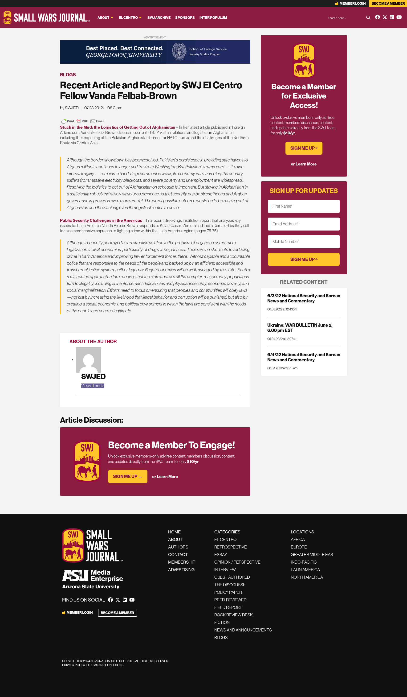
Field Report (228, 607)
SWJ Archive (159, 18)
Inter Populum (213, 18)
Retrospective (230, 547)
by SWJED (69, 108)
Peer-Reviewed (230, 600)
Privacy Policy (73, 665)
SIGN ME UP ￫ (303, 148)
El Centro (128, 18)
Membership (181, 562)
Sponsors (185, 18)
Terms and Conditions (105, 665)
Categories (227, 532)
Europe (299, 547)
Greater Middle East (313, 554)
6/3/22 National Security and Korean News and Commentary (303, 298)
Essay (220, 554)
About (103, 18)
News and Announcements (243, 630)
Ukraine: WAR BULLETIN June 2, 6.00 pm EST (299, 327)
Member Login (352, 3)
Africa (298, 539)
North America (307, 577)
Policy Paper (228, 592)
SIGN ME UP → (127, 476)
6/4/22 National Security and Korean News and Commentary (303, 357)
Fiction (222, 622)
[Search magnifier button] (368, 18)
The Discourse (230, 584)
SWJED (93, 376)
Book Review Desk (233, 615)
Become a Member (388, 3)
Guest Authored (232, 577)
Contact (178, 554)
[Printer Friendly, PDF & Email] (83, 121)
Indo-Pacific (304, 562)
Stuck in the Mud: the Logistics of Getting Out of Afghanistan (117, 127)
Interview (225, 569)
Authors (178, 547)
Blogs (68, 75)
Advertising (181, 569)
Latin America (305, 569)
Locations (302, 532)
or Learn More (165, 476)
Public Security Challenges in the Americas (101, 220)
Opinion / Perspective (237, 562)
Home (174, 532)
